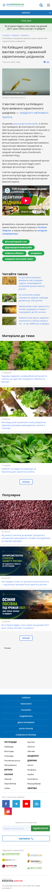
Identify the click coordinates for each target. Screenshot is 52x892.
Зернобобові (10, 783)
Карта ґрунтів (26, 728)
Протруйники (10, 765)
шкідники (36, 253)
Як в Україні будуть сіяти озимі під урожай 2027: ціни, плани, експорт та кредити (26, 27)
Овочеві (31, 751)
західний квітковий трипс (19, 259)
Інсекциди (8, 756)
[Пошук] (41, 5)
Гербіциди (8, 746)
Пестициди (10, 742)
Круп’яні (31, 742)
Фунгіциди (9, 751)
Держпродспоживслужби (25, 123)
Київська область (14, 253)
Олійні (7, 788)
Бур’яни (8, 770)
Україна (24, 35)
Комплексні (32, 779)
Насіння (8, 774)
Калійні (30, 774)
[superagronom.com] (13, 5)
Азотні (30, 765)
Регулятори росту (12, 760)
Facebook (42, 227)
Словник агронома (26, 734)
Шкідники (33, 756)
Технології (26, 703)
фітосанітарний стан (16, 241)
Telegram (6, 230)
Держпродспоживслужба (18, 247)
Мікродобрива (34, 783)
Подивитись (26, 716)
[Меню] (48, 5)
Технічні (31, 746)
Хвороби (32, 788)
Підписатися (40, 828)
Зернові (7, 779)
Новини (15, 35)
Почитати (26, 710)
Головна (6, 35)
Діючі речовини (26, 722)
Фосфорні (31, 770)
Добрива (32, 760)
